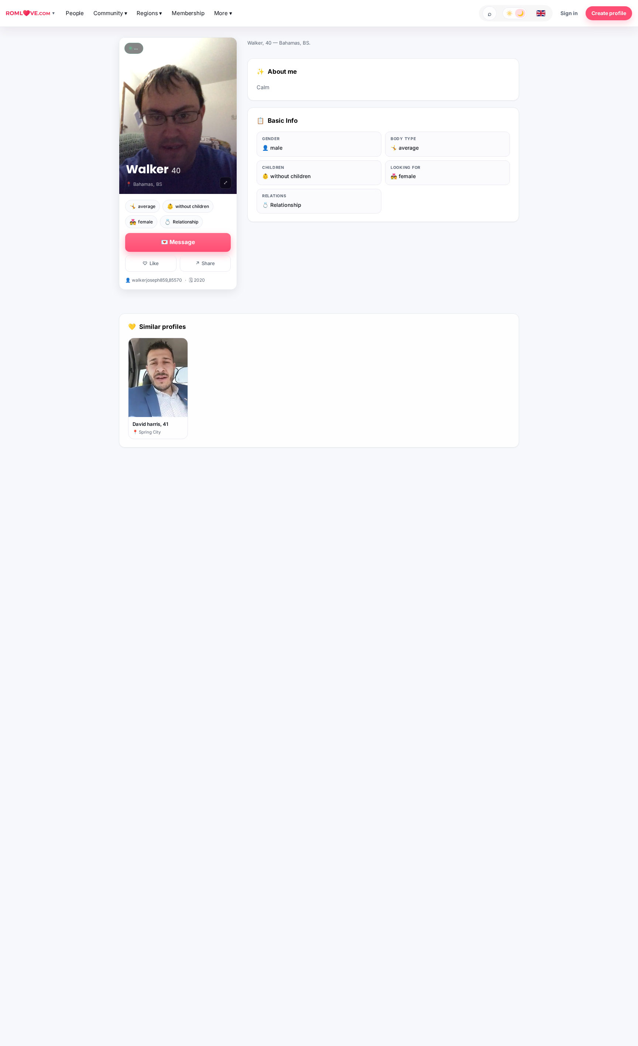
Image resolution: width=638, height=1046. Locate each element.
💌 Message (178, 242)
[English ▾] (541, 13)
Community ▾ (110, 13)
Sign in (569, 13)
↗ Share (205, 263)
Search (490, 13)
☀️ (509, 13)
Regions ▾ (149, 13)
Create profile (608, 13)
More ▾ (223, 13)
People (75, 13)
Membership (188, 13)
